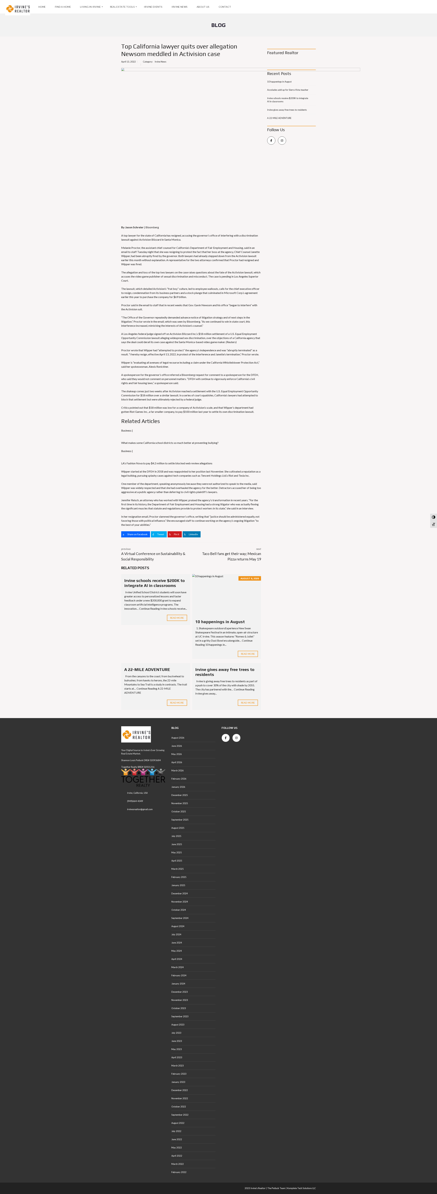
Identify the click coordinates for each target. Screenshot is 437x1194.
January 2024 (178, 983)
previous (153, 554)
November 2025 (179, 803)
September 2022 (179, 1114)
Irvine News (160, 61)
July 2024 (176, 934)
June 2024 (176, 942)
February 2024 (178, 975)
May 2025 (176, 852)
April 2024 (176, 959)
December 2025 (179, 795)
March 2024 (177, 967)
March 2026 (177, 770)
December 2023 (179, 991)
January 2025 (178, 885)
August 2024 (177, 926)
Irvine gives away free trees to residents (287, 109)
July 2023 (176, 1032)
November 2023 (179, 1000)
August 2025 (177, 828)
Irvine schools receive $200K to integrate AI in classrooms (154, 583)
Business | (127, 430)
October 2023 (178, 1008)
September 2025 (179, 819)
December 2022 (179, 1090)
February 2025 (178, 877)
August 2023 (177, 1024)
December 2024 (179, 893)
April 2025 (176, 860)
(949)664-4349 (135, 801)
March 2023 (177, 1065)
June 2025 (176, 844)
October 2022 (178, 1106)
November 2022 (179, 1098)
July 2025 (176, 836)
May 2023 (176, 1049)
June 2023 (176, 1041)
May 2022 (176, 1147)
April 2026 (176, 762)
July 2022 (176, 1131)
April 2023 (176, 1057)
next (231, 554)
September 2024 (179, 918)
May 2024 (176, 950)
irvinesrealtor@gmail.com (140, 809)
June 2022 (176, 1139)
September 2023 (179, 1016)
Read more (177, 617)
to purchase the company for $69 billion (163, 296)
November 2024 (179, 901)
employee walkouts (206, 288)
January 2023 (178, 1082)
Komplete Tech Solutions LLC (301, 1188)
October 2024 (178, 909)
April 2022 (176, 1155)
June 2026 (176, 746)
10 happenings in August (220, 621)
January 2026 (178, 787)
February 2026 (178, 778)
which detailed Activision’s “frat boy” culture (161, 288)
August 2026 (177, 737)
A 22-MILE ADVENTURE (147, 669)
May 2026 (176, 754)
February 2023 (178, 1073)
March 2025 (177, 868)
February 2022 (178, 1172)
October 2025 (178, 811)
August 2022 (177, 1123)
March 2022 (177, 1164)
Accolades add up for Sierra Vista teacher (287, 89)
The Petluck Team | (277, 1188)
